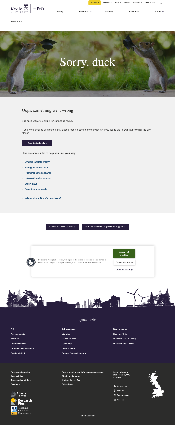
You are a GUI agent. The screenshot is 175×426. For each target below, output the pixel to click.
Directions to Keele (36, 189)
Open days (31, 183)
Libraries (66, 334)
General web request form (61, 227)
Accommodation (18, 334)
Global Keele (150, 3)
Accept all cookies (124, 253)
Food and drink (18, 353)
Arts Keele (16, 339)
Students (106, 3)
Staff (117, 3)
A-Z (12, 329)
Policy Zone (67, 384)
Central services (18, 343)
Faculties (136, 3)
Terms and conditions (21, 380)
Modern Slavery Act (71, 380)
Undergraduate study (37, 162)
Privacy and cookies (20, 372)
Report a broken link (37, 143)
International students (38, 178)
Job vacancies (68, 329)
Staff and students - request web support (104, 227)
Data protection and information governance (82, 372)
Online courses (69, 339)
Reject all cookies (124, 262)
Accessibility (17, 376)
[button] (160, 3)
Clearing (93, 3)
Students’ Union (120, 334)
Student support (120, 329)
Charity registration (71, 376)
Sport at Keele (68, 348)
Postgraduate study (36, 167)
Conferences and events (22, 348)
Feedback (15, 384)
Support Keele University (124, 339)
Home (13, 22)
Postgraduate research (38, 173)
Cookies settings (124, 269)
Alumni (126, 3)
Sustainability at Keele (123, 343)
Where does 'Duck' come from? (43, 198)
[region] (92, 261)
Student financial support (74, 353)
